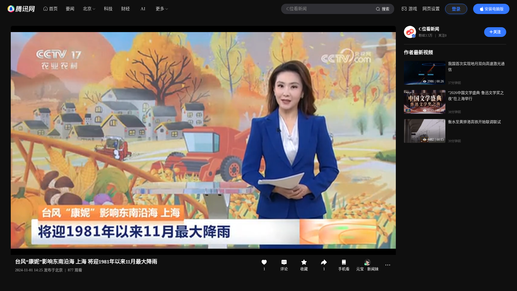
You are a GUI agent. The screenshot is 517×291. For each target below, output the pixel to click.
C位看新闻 (429, 29)
